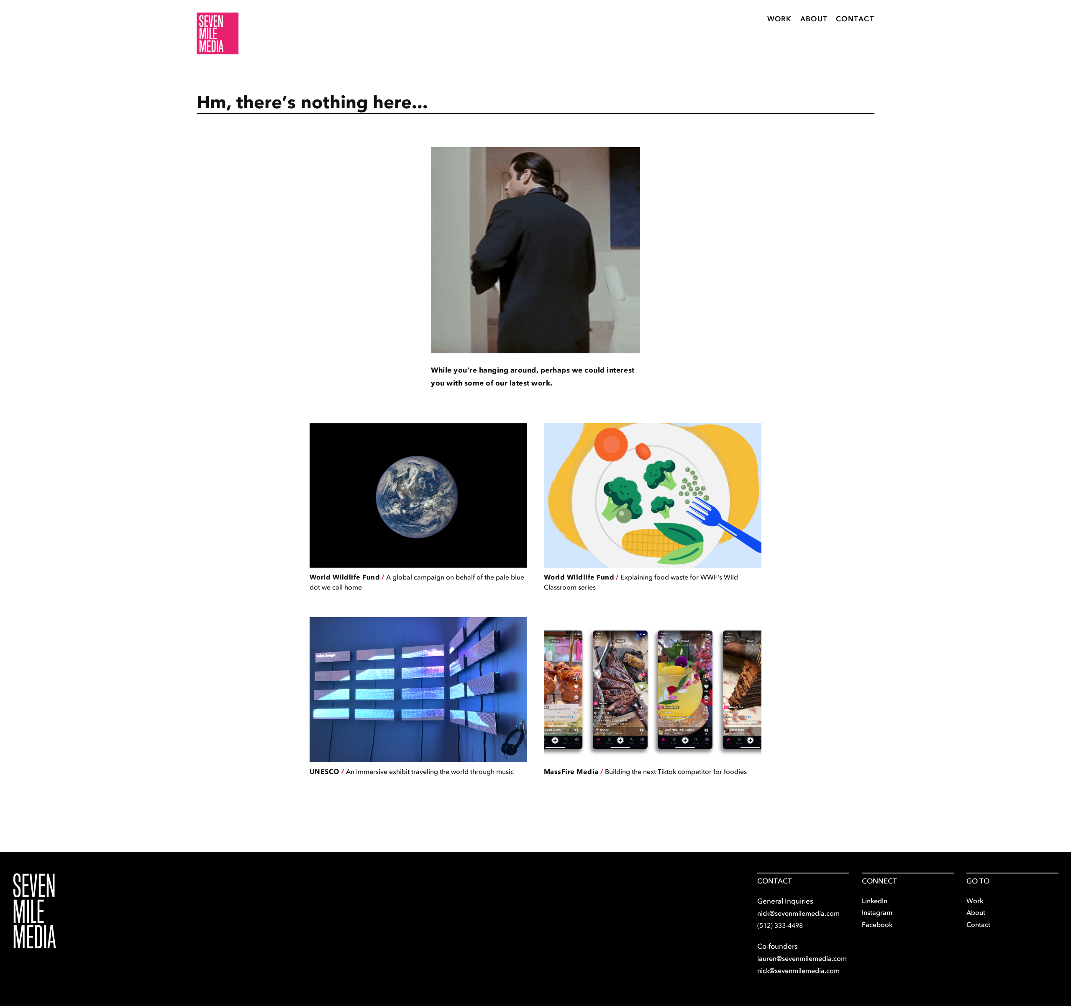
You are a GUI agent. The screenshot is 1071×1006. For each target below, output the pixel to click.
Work (779, 19)
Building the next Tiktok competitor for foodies (645, 771)
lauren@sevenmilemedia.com (802, 958)
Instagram (877, 912)
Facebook (877, 924)
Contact (855, 19)
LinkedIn (874, 900)
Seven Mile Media (34, 911)
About (814, 19)
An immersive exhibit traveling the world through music (412, 771)
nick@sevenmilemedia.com (798, 913)
